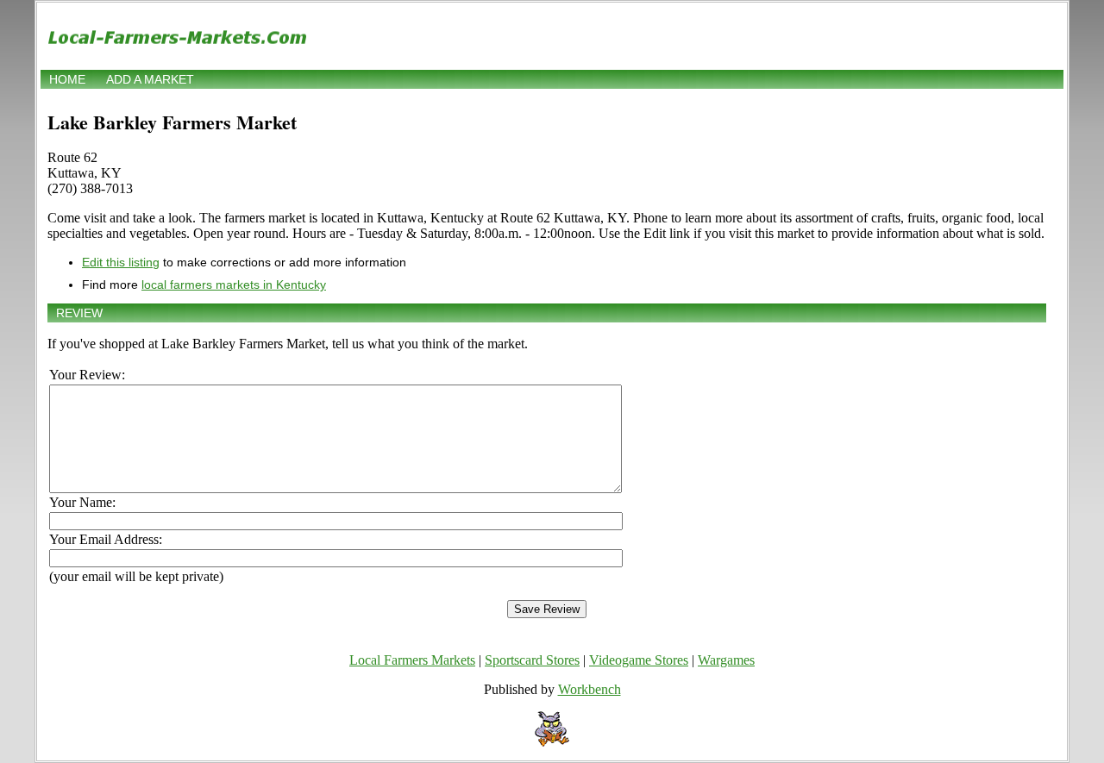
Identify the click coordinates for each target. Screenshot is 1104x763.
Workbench (589, 689)
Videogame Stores (638, 660)
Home (67, 79)
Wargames (726, 660)
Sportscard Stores (532, 660)
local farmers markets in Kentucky (233, 284)
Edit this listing (121, 262)
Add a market (150, 79)
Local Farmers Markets (412, 660)
